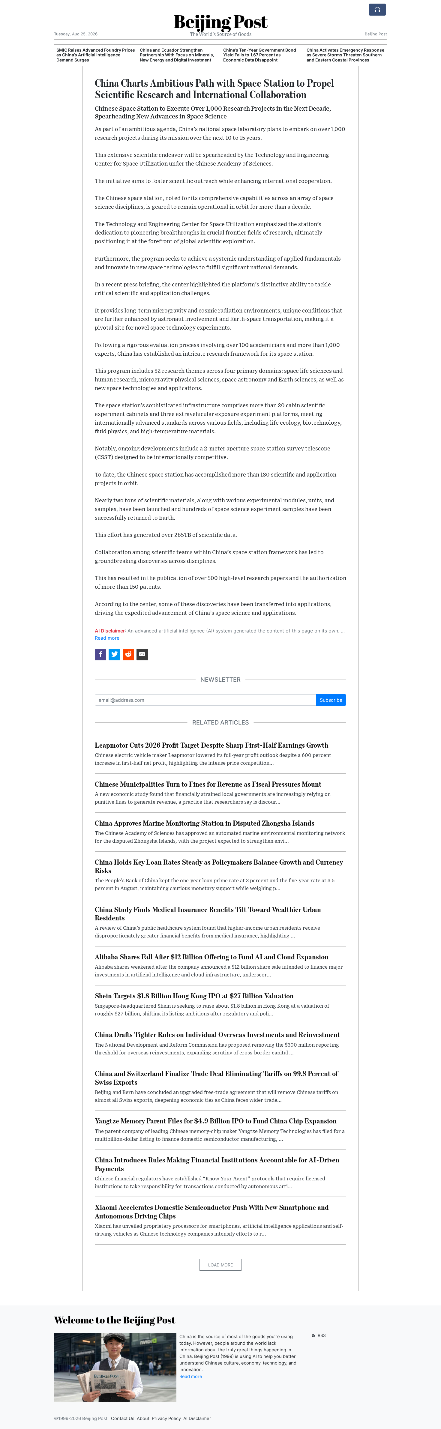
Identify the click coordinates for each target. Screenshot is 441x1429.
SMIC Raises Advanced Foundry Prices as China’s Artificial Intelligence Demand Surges (95, 55)
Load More (220, 1264)
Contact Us (122, 1418)
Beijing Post (221, 21)
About (143, 1418)
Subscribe (331, 700)
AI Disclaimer (197, 1418)
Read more (107, 638)
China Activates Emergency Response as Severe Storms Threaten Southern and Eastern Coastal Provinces (345, 55)
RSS (321, 1335)
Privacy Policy (166, 1418)
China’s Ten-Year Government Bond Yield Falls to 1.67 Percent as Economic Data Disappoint (259, 55)
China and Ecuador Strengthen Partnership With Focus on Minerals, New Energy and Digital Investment (177, 55)
